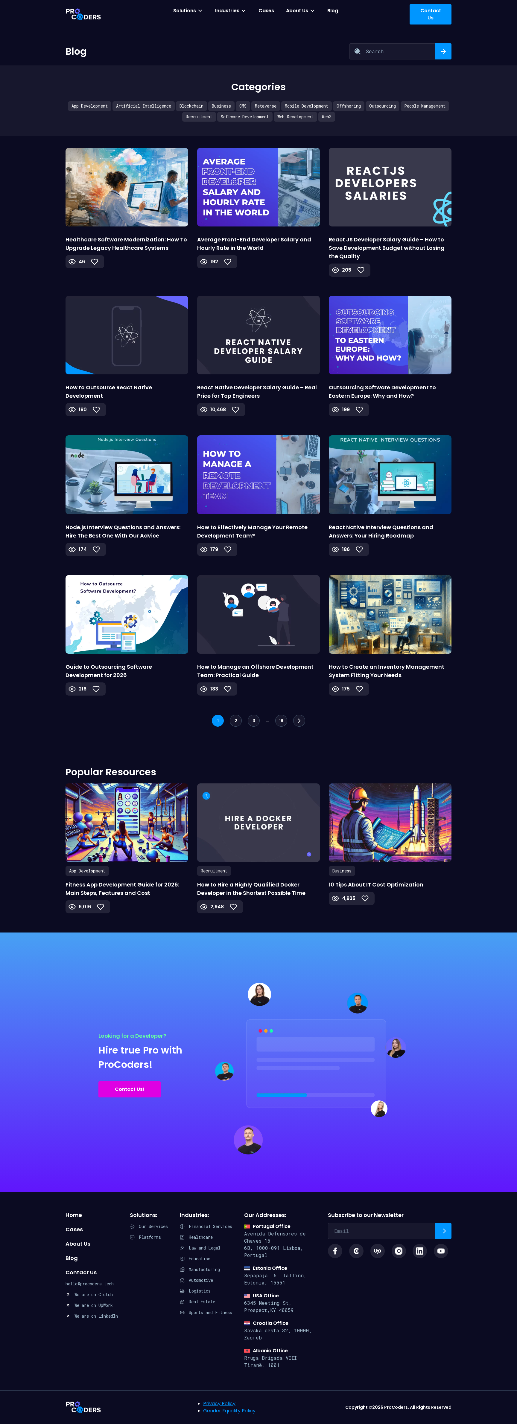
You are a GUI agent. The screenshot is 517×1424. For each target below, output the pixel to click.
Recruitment (199, 117)
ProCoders (83, 1407)
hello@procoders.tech (90, 1284)
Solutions (184, 10)
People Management (424, 106)
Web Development (295, 117)
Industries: (194, 1215)
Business (221, 106)
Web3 (327, 117)
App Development (90, 106)
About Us (297, 10)
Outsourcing (382, 106)
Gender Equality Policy (229, 1410)
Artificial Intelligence (143, 106)
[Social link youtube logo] (441, 1251)
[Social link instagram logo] (399, 1251)
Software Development (245, 117)
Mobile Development (306, 106)
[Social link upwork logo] (377, 1251)
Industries (227, 10)
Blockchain (191, 106)
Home (74, 1215)
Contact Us (81, 1272)
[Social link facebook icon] (335, 1251)
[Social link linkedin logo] (420, 1251)
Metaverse (265, 106)
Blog (332, 10)
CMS (243, 106)
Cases (266, 10)
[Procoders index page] (83, 14)
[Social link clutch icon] (356, 1251)
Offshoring (349, 106)
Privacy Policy (219, 1403)
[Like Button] (94, 261)
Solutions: (143, 1215)
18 (281, 721)
